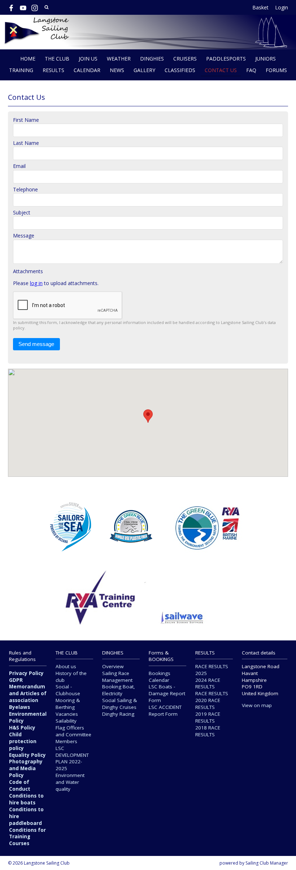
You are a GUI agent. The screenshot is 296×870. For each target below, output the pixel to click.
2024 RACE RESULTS (207, 683)
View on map (257, 705)
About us (66, 666)
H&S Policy (22, 727)
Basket (260, 7)
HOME (27, 58)
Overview (112, 666)
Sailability (66, 721)
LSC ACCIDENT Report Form (165, 710)
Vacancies (67, 714)
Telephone (25, 189)
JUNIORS (265, 58)
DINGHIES (152, 58)
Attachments (28, 271)
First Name (26, 119)
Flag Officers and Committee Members (73, 734)
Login (281, 7)
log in (36, 283)
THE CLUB (57, 58)
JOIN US (88, 58)
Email (19, 166)
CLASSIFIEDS (180, 70)
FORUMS (276, 70)
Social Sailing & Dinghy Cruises (119, 703)
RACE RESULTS (211, 693)
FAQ (251, 70)
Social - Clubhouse (68, 690)
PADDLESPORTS (226, 58)
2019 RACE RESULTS (207, 717)
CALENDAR (87, 70)
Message (23, 235)
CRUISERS (185, 58)
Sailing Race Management (117, 676)
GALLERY (144, 70)
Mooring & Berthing (68, 703)
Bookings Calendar (159, 676)
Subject (21, 212)
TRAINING (21, 70)
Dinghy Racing (118, 714)
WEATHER (119, 58)
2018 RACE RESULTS (207, 731)
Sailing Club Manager (266, 863)
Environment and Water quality (70, 782)
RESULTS (53, 70)
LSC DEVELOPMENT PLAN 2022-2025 (72, 758)
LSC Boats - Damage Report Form (167, 693)
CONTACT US (221, 70)
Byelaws (19, 707)
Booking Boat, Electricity (118, 690)
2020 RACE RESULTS (207, 703)
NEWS (117, 70)
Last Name (26, 142)
